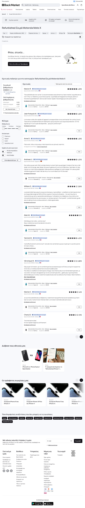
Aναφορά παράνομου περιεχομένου (47, 480)
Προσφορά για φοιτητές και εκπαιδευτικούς (7, 461)
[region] (42, 360)
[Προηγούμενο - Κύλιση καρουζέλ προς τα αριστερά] (77, 380)
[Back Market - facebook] (7, 470)
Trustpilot (60, 455)
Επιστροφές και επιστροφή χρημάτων (20, 470)
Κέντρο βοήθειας (20, 474)
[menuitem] (19, 9)
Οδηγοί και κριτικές (21, 477)
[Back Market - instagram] (4, 470)
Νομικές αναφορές (49, 476)
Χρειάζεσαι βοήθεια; (68, 5)
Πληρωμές (19, 463)
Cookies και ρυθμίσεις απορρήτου (47, 467)
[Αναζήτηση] (22, 5)
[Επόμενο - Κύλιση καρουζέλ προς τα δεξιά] (81, 380)
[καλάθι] (81, 5)
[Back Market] (11, 5)
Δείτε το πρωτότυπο (42, 146)
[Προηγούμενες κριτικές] (77, 336)
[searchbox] (42, 5)
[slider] (3, 128)
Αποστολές (19, 466)
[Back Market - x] (11, 470)
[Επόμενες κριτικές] (81, 336)
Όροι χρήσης (47, 457)
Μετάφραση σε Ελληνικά (30, 101)
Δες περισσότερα (29, 277)
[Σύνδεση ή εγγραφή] (77, 5)
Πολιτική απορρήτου (49, 464)
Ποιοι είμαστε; (6, 457)
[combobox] (5, 33)
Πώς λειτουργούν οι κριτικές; (12, 113)
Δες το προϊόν (53, 105)
